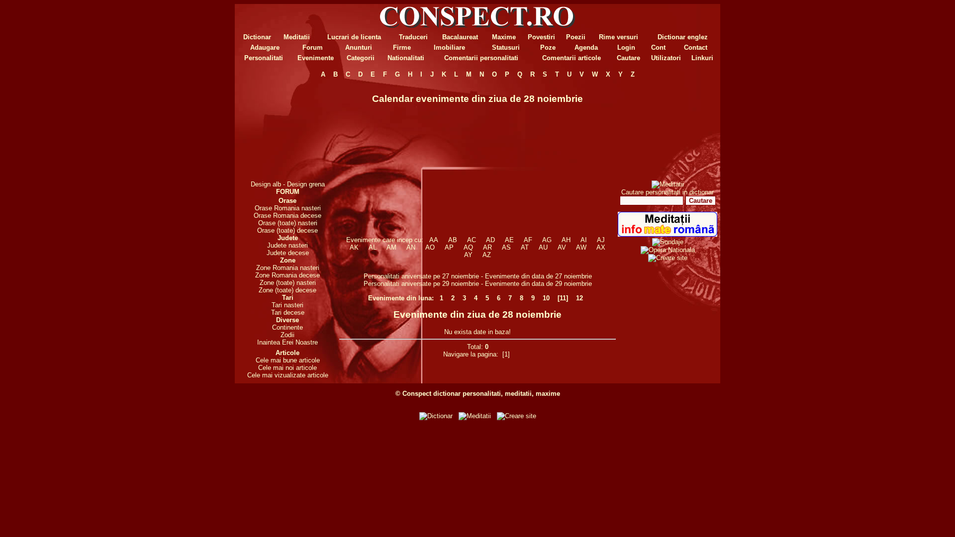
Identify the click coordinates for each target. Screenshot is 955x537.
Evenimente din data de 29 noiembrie (538, 283)
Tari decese (287, 312)
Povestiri (541, 37)
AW (581, 247)
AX (600, 247)
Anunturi (358, 47)
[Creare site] (667, 258)
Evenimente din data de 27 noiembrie (538, 276)
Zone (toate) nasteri (288, 282)
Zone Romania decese (287, 275)
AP (449, 247)
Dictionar (257, 37)
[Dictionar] (436, 416)
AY (468, 255)
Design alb (266, 184)
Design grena (306, 184)
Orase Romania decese (287, 215)
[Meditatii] (668, 184)
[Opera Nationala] (668, 250)
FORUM (287, 191)
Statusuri (506, 47)
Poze (548, 47)
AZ (486, 255)
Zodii (287, 335)
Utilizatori (666, 58)
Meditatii (297, 37)
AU (543, 247)
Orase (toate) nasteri (287, 223)
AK (354, 247)
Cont (658, 47)
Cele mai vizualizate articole (287, 375)
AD (490, 240)
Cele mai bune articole (288, 360)
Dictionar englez (683, 37)
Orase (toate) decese (287, 230)
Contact (695, 47)
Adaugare (265, 47)
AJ (601, 240)
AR (487, 247)
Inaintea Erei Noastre (287, 342)
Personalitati (263, 58)
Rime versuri (618, 37)
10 (546, 298)
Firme (402, 47)
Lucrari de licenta (354, 37)
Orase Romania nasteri (288, 208)
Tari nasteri (287, 305)
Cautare (628, 58)
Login (626, 47)
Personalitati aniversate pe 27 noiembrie (421, 276)
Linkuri (702, 58)
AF (528, 240)
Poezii (575, 37)
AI (583, 240)
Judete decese (288, 253)
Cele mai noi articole (287, 367)
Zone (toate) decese (287, 290)
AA (433, 240)
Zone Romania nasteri (287, 267)
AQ (468, 247)
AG (547, 240)
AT (525, 247)
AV (562, 247)
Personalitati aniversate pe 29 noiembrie (421, 283)
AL (373, 247)
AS (506, 247)
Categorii (361, 58)
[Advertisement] (287, 129)
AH (566, 240)
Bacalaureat (460, 37)
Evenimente (315, 58)
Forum (312, 47)
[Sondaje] (667, 242)
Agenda (586, 47)
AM (391, 247)
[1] (506, 354)
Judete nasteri (287, 245)
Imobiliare (449, 47)
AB (452, 240)
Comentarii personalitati (481, 58)
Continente (287, 327)
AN (410, 247)
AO (430, 247)
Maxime (504, 37)
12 (579, 298)
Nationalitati (405, 58)
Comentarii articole (571, 58)
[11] (563, 298)
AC (471, 240)
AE (509, 240)
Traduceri (413, 37)
